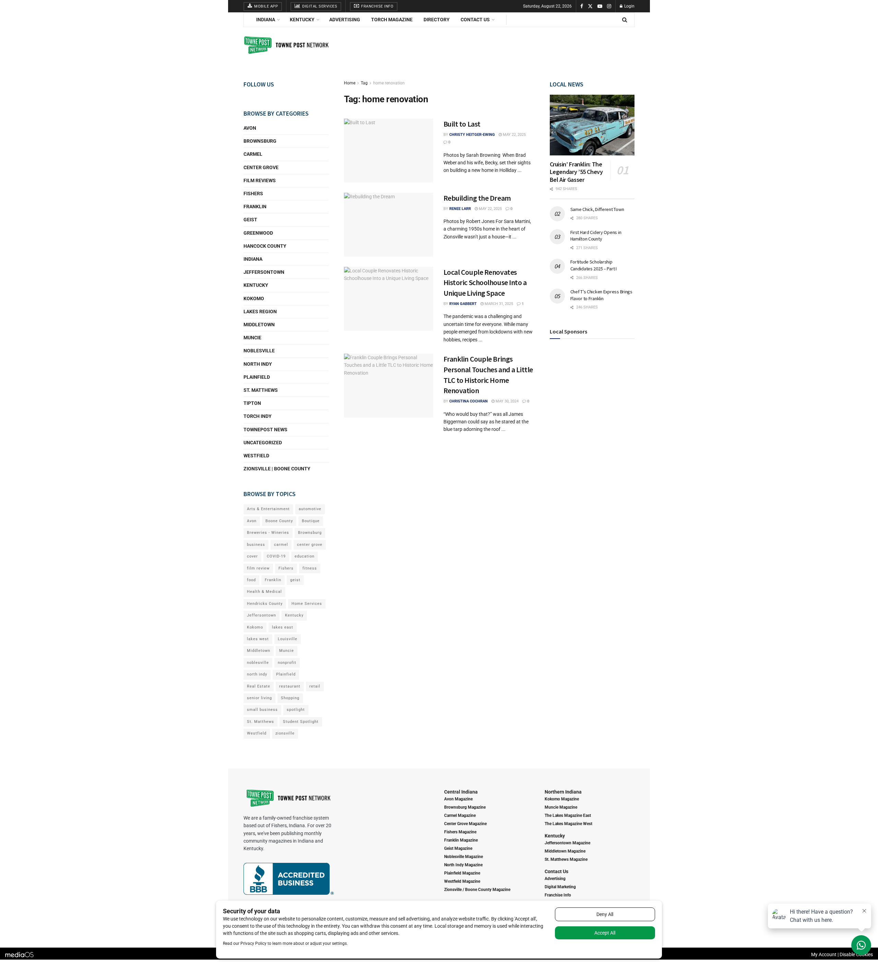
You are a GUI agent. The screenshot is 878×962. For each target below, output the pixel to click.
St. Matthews (261, 390)
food (251, 580)
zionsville (285, 733)
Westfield (256, 455)
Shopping (290, 698)
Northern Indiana (563, 792)
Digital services (319, 6)
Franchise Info (377, 6)
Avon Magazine (458, 799)
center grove (309, 544)
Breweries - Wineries (268, 532)
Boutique (311, 521)
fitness (309, 568)
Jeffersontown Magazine (567, 843)
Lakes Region (260, 311)
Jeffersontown (264, 272)
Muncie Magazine (561, 807)
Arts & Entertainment (268, 509)
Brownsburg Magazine (465, 807)
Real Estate (258, 686)
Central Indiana (461, 792)
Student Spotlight (301, 721)
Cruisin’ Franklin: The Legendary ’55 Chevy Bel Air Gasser (576, 172)
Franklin (255, 206)
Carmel (253, 154)
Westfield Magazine (462, 881)
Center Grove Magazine (465, 823)
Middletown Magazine (565, 851)
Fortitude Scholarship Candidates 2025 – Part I (593, 265)
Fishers (253, 193)
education (305, 556)
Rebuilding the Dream (477, 198)
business (256, 544)
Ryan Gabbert (463, 304)
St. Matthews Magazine (566, 859)
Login (628, 6)
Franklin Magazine (461, 840)
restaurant (289, 686)
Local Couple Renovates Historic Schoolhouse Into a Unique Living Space (485, 282)
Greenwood (258, 233)
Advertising (344, 19)
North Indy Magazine (463, 865)
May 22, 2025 (514, 134)
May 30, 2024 (507, 401)
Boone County (279, 521)
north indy (257, 674)
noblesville (258, 662)
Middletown (259, 324)
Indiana (265, 19)
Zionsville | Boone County (277, 468)
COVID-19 (276, 556)
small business (262, 709)
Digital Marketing (560, 886)
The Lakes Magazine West (568, 823)
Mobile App (265, 6)
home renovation (389, 83)
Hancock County (265, 246)
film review (258, 568)
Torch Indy (258, 416)
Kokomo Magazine (562, 799)
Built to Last (461, 124)
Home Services (307, 603)
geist (295, 580)
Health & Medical (264, 591)
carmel (281, 544)
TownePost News (265, 429)
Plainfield (257, 377)
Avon (250, 128)
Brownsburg (260, 141)
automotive (310, 509)
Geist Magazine (458, 848)
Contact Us (475, 19)
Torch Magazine (392, 19)
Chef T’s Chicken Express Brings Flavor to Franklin (601, 295)
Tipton (252, 403)
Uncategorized (263, 442)
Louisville (287, 639)
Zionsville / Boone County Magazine (477, 889)
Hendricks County (265, 603)
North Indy (258, 364)
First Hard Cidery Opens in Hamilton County (595, 235)
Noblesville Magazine (463, 856)
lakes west (258, 639)
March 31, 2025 (498, 304)
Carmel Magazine (460, 815)
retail (314, 686)
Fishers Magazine (460, 832)
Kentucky (302, 19)
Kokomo (254, 298)
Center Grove (261, 167)
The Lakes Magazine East (568, 815)
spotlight (296, 709)
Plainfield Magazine (462, 873)
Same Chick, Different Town (597, 209)
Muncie (252, 337)
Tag (364, 83)
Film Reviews (260, 180)
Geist (250, 219)
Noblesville (259, 350)
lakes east (282, 627)
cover (252, 556)
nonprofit (287, 662)
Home (349, 83)
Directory (437, 19)
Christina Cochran (468, 401)
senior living (259, 698)
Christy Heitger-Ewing (472, 134)
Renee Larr (460, 209)
